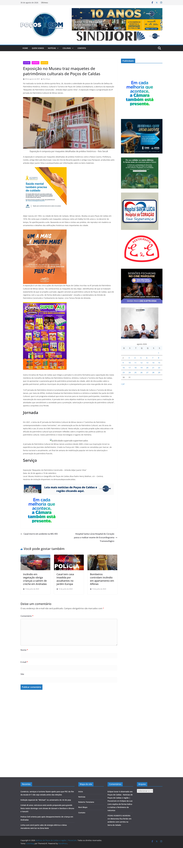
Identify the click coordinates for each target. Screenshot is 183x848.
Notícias (52, 48)
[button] (57, 48)
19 (141, 367)
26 (141, 372)
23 (124, 372)
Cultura (26, 63)
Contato (82, 48)
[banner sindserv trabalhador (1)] (68, 485)
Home (25, 48)
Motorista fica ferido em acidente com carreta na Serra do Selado (119, 822)
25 (135, 372)
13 (147, 362)
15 (159, 362)
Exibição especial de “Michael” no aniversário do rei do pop (46, 800)
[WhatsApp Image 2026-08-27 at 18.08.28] (45, 304)
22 (159, 367)
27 (147, 372)
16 (124, 367)
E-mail (24, 662)
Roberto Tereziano (86, 802)
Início (80, 791)
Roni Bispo (46, 79)
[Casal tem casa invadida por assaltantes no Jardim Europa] (69, 556)
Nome (24, 650)
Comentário (27, 616)
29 (159, 372)
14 (153, 362)
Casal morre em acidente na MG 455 (41, 533)
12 (141, 362)
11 (135, 362)
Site (22, 674)
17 (130, 367)
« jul (122, 384)
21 (153, 367)
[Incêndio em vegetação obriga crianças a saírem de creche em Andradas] (35, 556)
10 (130, 362)
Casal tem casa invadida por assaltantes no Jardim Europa (65, 579)
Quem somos (38, 48)
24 (130, 372)
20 (147, 367)
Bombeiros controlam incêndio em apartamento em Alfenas (102, 579)
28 (153, 372)
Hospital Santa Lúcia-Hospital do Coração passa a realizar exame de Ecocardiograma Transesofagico (94, 537)
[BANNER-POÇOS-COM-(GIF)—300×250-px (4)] (41, 496)
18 (135, 367)
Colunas (67, 48)
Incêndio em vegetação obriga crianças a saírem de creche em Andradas (35, 579)
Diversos (35, 63)
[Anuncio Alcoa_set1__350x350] (45, 169)
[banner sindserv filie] (45, 231)
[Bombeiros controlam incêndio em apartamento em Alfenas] (102, 556)
